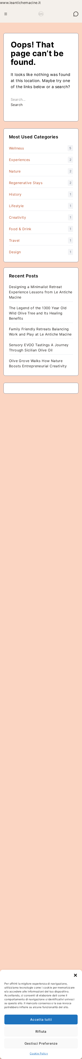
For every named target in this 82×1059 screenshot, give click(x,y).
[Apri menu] (6, 14)
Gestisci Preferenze (41, 1043)
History (15, 194)
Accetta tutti (41, 1019)
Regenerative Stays (25, 183)
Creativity (17, 217)
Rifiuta (41, 1031)
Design (15, 252)
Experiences (19, 160)
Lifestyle (16, 206)
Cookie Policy (39, 1053)
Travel (14, 240)
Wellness (16, 148)
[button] (75, 975)
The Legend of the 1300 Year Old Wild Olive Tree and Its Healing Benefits (37, 313)
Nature (15, 171)
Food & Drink (20, 229)
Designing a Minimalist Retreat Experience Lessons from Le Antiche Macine (40, 292)
